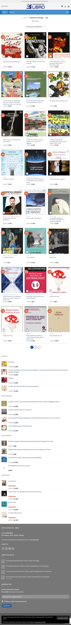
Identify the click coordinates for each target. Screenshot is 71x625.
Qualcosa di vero (54, 296)
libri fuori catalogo (17, 540)
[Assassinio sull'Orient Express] (12, 49)
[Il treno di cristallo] (12, 166)
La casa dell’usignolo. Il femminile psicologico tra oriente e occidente (57, 219)
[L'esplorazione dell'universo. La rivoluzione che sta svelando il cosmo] (35, 167)
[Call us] (13, 548)
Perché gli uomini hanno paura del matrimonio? (35, 297)
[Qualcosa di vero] (59, 283)
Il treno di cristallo (8, 179)
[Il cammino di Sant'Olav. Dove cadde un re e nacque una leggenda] (35, 128)
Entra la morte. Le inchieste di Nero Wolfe (11, 140)
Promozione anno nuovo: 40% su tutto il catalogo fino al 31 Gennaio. (28, 577)
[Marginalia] (59, 245)
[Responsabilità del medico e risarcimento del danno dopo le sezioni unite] (35, 321)
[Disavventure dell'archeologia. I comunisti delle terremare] (35, 88)
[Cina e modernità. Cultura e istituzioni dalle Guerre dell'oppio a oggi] (59, 50)
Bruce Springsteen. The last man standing (35, 62)
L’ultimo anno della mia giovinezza (9, 219)
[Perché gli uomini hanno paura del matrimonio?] (35, 283)
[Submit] (67, 12)
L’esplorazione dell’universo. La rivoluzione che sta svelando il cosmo (35, 180)
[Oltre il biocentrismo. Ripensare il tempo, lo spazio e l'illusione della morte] (12, 282)
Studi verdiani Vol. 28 (56, 335)
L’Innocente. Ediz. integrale (57, 179)
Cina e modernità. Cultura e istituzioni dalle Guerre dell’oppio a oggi (57, 63)
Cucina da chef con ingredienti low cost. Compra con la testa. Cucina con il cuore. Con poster (12, 102)
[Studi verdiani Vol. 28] (59, 321)
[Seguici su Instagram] (6, 548)
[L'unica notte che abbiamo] (35, 206)
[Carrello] (68, 6)
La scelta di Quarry (8, 257)
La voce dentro (30, 257)
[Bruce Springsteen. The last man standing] (35, 48)
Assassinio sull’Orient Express (11, 61)
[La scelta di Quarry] (12, 244)
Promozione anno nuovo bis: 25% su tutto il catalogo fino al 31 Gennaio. (29, 571)
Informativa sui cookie (40, 622)
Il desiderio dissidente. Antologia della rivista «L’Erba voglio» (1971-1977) (58, 141)
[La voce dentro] (35, 245)
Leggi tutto (4, 544)
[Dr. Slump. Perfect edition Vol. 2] (59, 87)
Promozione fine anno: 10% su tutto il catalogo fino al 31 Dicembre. (27, 566)
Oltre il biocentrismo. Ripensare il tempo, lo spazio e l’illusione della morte (12, 298)
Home (25, 18)
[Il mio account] (65, 6)
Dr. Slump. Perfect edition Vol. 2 (59, 101)
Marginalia (53, 257)
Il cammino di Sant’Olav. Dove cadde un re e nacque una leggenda (34, 141)
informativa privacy (21, 601)
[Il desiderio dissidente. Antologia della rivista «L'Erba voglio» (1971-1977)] (59, 128)
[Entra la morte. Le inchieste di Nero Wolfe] (12, 126)
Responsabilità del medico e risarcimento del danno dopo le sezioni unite (35, 337)
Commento (9, 578)
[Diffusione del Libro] (35, 6)
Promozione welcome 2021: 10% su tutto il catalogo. (22, 560)
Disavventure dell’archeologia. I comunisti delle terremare (35, 101)
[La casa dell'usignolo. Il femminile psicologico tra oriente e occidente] (59, 204)
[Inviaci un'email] (9, 548)
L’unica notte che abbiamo (33, 218)
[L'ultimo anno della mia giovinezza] (12, 205)
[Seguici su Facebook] (3, 548)
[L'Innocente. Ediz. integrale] (59, 166)
